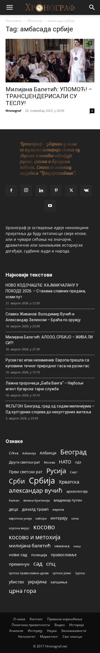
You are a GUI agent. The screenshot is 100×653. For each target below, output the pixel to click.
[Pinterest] (56, 190)
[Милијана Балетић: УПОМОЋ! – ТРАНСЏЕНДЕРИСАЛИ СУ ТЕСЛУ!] (50, 60)
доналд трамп (35, 509)
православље (64, 554)
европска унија (20, 518)
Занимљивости (73, 630)
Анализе (16, 630)
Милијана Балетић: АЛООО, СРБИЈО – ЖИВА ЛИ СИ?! (49, 340)
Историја (76, 624)
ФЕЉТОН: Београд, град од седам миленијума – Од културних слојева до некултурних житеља (50, 409)
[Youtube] (50, 205)
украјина (37, 582)
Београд (73, 452)
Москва (49, 462)
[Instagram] (26, 190)
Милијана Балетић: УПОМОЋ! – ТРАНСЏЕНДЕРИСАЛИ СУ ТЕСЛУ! (49, 96)
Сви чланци (72, 636)
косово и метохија (35, 537)
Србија (42, 481)
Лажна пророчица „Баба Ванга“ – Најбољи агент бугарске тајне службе (44, 386)
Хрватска (69, 482)
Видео (59, 624)
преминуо (19, 564)
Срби (17, 481)
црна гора (22, 591)
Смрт (74, 472)
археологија (77, 491)
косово (44, 527)
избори (41, 518)
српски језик (61, 573)
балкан (14, 500)
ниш (77, 546)
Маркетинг (49, 636)
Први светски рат (25, 471)
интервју (59, 518)
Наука (52, 630)
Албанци (48, 452)
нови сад (18, 554)
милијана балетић (30, 545)
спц (50, 563)
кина (75, 518)
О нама (19, 619)
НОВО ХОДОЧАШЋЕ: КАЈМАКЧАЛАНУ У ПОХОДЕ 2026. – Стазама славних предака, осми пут (46, 291)
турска (80, 573)
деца (13, 509)
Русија (56, 471)
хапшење (59, 581)
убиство (16, 581)
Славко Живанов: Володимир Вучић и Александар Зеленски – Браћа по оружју (43, 317)
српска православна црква (29, 573)
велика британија (36, 500)
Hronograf (13, 110)
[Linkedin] (41, 190)
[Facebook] (11, 190)
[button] (9, 7)
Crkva (13, 452)
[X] (71, 190)
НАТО (65, 462)
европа (58, 509)
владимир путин (68, 500)
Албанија (29, 453)
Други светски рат (24, 462)
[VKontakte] (86, 190)
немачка (61, 545)
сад (37, 563)
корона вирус (19, 528)
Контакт (36, 619)
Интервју (35, 630)
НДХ (78, 462)
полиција (39, 554)
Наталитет (27, 636)
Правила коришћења (64, 619)
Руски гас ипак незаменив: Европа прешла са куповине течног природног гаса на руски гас (47, 363)
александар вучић (35, 490)
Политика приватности (31, 624)
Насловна (14, 20)
